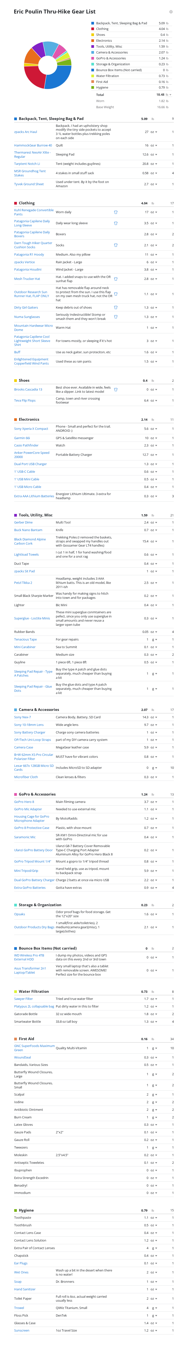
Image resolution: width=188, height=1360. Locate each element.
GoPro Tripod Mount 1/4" (32, 861)
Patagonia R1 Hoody (29, 254)
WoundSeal (22, 1057)
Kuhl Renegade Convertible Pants (34, 212)
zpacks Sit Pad (24, 571)
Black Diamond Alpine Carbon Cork (30, 541)
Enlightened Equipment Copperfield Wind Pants (31, 361)
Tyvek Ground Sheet (29, 184)
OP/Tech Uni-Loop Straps (32, 739)
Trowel (19, 1308)
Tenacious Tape (25, 639)
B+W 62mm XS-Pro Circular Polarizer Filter (33, 756)
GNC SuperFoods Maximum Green (34, 1048)
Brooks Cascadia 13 (28, 389)
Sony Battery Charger (29, 732)
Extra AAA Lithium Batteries (34, 496)
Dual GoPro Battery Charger (34, 880)
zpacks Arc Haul (25, 132)
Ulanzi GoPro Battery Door (33, 850)
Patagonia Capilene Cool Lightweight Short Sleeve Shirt (32, 340)
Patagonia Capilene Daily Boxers (32, 234)
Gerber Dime (23, 522)
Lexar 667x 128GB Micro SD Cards (34, 767)
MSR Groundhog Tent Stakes (30, 173)
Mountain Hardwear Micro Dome (33, 327)
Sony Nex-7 (22, 717)
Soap (18, 1281)
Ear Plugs (20, 1263)
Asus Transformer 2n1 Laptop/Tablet (30, 970)
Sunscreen (21, 1330)
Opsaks (19, 914)
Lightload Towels (26, 554)
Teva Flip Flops (24, 400)
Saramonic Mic (24, 837)
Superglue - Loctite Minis (32, 618)
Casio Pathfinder (26, 445)
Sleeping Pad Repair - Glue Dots (33, 688)
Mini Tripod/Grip (26, 870)
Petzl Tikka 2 (23, 582)
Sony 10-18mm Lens (29, 724)
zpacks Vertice (24, 262)
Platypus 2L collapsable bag (34, 1006)
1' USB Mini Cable (26, 479)
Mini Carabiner (24, 647)
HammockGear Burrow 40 (33, 145)
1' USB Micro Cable (27, 486)
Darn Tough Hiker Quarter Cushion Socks (33, 245)
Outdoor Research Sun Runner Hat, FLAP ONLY (31, 294)
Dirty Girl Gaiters (26, 307)
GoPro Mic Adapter (28, 809)
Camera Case (23, 747)
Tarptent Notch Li (27, 163)
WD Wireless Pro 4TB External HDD (29, 957)
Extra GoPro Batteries (30, 887)
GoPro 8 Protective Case (31, 827)
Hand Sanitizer (24, 1289)
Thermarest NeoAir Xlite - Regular (32, 154)
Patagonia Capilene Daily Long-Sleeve (32, 223)
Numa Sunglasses (27, 316)
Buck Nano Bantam (28, 530)
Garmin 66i (22, 438)
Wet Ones (21, 1272)
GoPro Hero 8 (24, 801)
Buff (17, 352)
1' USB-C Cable (24, 471)
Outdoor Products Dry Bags (34, 927)
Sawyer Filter (23, 998)
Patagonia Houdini (27, 269)
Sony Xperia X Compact (31, 428)
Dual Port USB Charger (30, 464)
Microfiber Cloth (26, 777)
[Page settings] (170, 11)
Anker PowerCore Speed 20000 (31, 454)
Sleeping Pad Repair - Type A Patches (33, 673)
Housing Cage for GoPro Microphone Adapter (31, 818)
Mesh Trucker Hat (27, 278)
